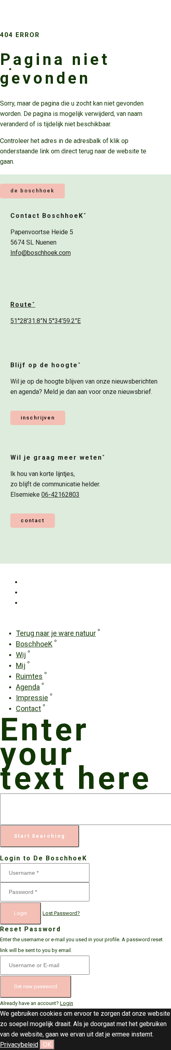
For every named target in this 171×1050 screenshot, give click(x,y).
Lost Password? (61, 913)
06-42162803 (60, 494)
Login (20, 913)
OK (47, 1044)
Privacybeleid (19, 1044)
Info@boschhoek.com (40, 253)
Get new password (35, 986)
